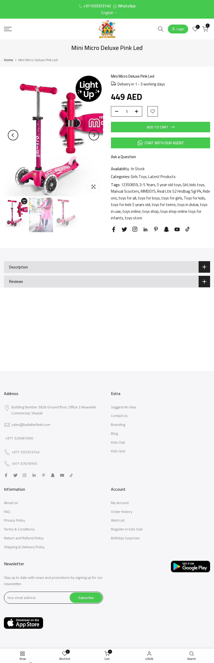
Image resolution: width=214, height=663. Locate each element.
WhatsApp (127, 6)
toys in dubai (187, 204)
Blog (114, 433)
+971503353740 (97, 6)
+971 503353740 (25, 452)
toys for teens (164, 204)
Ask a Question (123, 157)
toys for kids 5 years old (130, 204)
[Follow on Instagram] (134, 229)
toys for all (127, 198)
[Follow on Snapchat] (166, 229)
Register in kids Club (127, 529)
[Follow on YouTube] (177, 229)
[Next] (94, 135)
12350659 (129, 184)
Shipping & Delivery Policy (24, 547)
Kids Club (118, 442)
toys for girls (171, 198)
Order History (121, 511)
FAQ (7, 511)
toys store (133, 218)
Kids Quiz (118, 451)
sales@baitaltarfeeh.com (30, 424)
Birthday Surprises (125, 538)
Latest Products (162, 176)
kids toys (196, 184)
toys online (131, 211)
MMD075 (148, 191)
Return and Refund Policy (24, 538)
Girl (185, 184)
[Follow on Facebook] (113, 229)
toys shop (150, 211)
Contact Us (119, 415)
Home (8, 60)
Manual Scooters (125, 191)
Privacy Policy (14, 520)
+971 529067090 (19, 438)
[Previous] (13, 135)
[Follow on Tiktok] (187, 229)
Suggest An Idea (123, 407)
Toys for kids (194, 198)
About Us (11, 502)
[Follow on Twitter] (124, 229)
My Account (120, 502)
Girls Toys (139, 176)
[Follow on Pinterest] (155, 229)
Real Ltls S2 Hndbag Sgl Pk (179, 191)
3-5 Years (147, 184)
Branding (118, 424)
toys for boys (149, 198)
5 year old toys (169, 184)
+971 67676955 (24, 464)
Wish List (117, 520)
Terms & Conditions (19, 529)
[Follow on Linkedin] (145, 229)
